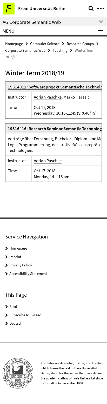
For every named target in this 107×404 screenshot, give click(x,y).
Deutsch (15, 323)
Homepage (14, 43)
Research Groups (80, 43)
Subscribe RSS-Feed (25, 314)
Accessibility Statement (28, 273)
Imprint (15, 256)
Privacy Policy (20, 265)
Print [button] (13, 306)
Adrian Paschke (48, 97)
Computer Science (44, 43)
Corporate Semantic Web (25, 50)
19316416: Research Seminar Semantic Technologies (57, 128)
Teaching (60, 50)
